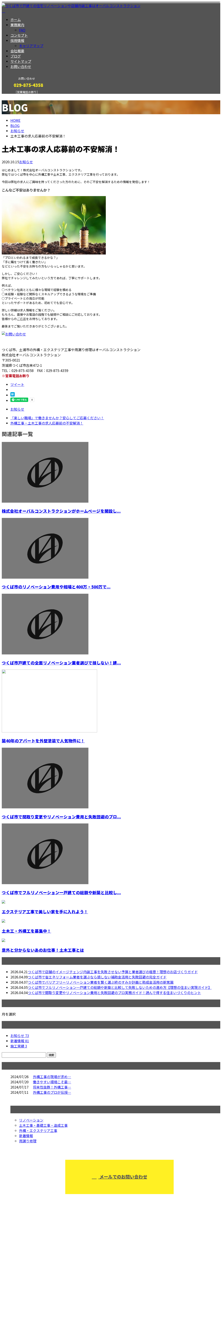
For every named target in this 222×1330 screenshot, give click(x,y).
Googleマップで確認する (22, 1289)
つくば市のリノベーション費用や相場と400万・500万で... (56, 587)
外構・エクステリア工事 (38, 1130)
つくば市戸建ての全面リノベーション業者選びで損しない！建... (61, 663)
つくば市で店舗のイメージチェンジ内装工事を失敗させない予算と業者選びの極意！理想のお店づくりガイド (113, 971)
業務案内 (17, 24)
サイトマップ (20, 61)
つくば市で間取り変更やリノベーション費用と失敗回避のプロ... (61, 816)
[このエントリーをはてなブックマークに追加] (12, 395)
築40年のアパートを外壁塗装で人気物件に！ (43, 740)
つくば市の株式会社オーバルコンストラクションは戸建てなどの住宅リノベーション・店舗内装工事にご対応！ (99, 1266)
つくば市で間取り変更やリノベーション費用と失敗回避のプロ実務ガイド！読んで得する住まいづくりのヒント (114, 992)
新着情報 (19, 1040)
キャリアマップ (31, 45)
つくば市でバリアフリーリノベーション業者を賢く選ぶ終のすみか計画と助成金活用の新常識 (100, 982)
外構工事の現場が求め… (52, 1076)
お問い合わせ (20, 66)
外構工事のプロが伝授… (52, 1092)
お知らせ (26, 161)
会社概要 (17, 50)
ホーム (15, 19)
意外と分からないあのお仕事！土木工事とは (43, 950)
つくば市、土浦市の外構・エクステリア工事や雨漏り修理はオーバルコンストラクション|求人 (75, 1315)
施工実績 (18, 1046)
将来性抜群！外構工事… (52, 1087)
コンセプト (19, 35)
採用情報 (17, 40)
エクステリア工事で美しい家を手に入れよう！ (45, 911)
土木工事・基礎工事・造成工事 (43, 1125)
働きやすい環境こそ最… (52, 1081)
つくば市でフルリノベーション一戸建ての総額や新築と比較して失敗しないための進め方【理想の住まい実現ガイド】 (120, 987)
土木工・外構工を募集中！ (26, 931)
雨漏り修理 (27, 1140)
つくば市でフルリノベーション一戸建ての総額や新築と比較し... (61, 892)
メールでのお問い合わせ (122, 1176)
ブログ (15, 56)
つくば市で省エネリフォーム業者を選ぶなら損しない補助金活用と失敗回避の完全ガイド (97, 977)
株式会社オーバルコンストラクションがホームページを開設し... (61, 511)
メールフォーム (17, 96)
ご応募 (21, 319)
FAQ (22, 30)
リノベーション (31, 1120)
